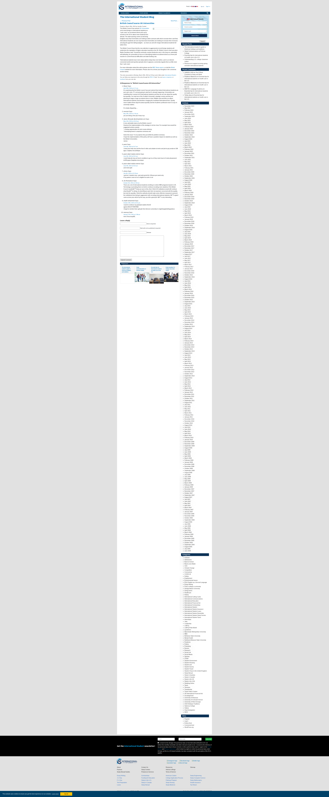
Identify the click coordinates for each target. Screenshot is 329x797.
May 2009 (187, 454)
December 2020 (189, 172)
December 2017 (189, 246)
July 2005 (187, 548)
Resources (184, 13)
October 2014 (188, 324)
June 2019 (187, 209)
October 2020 (188, 176)
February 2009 (188, 460)
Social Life (187, 652)
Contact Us (144, 767)
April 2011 (187, 411)
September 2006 (189, 520)
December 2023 (189, 114)
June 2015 (187, 308)
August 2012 (188, 378)
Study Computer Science (197, 778)
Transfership (188, 689)
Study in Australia (189, 675)
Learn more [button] (55, 794)
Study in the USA (189, 681)
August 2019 (188, 205)
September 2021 (189, 157)
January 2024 (188, 112)
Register (187, 719)
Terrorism (187, 687)
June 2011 (187, 406)
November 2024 (189, 106)
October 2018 (188, 225)
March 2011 (188, 413)
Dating (186, 576)
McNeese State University (192, 636)
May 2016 (187, 285)
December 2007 (189, 489)
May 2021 (187, 161)
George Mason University (192, 588)
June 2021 (187, 159)
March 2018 (188, 240)
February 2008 (188, 485)
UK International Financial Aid (193, 693)
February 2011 (188, 415)
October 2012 (188, 373)
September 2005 (189, 544)
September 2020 (189, 178)
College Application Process (174, 778)
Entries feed (188, 723)
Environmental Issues (191, 580)
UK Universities (144, 28)
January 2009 (188, 462)
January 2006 (188, 536)
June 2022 (187, 143)
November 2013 (189, 347)
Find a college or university (192, 586)
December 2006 (189, 513)
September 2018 (189, 227)
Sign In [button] (207, 6)
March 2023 (188, 124)
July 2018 (187, 231)
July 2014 (187, 330)
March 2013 (188, 363)
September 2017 (189, 252)
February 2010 (188, 437)
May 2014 (187, 334)
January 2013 (188, 367)
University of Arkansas (191, 697)
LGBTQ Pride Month (190, 627)
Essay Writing (188, 584)
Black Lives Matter (190, 564)
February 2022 (188, 149)
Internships (187, 619)
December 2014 (189, 320)
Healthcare (187, 592)
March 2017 (188, 264)
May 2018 (187, 236)
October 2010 (188, 423)
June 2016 (187, 283)
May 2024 (187, 108)
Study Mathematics (196, 780)
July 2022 (187, 141)
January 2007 (188, 511)
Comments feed (189, 725)
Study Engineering (196, 775)
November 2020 (189, 174)
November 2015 (189, 297)
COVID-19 (187, 574)
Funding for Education (148, 778)
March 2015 (188, 314)
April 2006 (187, 530)
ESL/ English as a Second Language (195, 582)
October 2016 (188, 275)
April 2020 (187, 188)
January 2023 (188, 128)
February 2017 (188, 266)
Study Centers (144, 13)
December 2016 (189, 271)
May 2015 (187, 310)
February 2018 (188, 242)
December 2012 (189, 369)
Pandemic (187, 642)
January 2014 (188, 343)
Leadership (187, 623)
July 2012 (187, 380)
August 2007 (188, 497)
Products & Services (164, 13)
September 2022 (189, 137)
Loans (119, 785)
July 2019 (187, 207)
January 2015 (188, 318)
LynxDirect (187, 629)
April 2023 (187, 122)
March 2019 (188, 215)
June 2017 (187, 258)
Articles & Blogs (170, 769)
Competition (188, 570)
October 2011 (188, 398)
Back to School (189, 562)
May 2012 (187, 384)
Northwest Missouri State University (195, 640)
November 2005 (189, 540)
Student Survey (189, 667)
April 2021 (187, 163)
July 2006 (187, 524)
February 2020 (188, 192)
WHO (186, 712)
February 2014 (188, 341)
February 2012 (188, 390)
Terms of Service (171, 772)
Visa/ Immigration (189, 710)
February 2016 (188, 291)
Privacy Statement (170, 749)
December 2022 (189, 131)
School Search (125, 13)
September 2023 (189, 116)
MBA (185, 634)
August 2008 (188, 472)
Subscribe (208, 739)
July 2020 (187, 182)
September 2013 (189, 351)
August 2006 (188, 522)
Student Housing (189, 662)
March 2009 (188, 458)
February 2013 (188, 365)
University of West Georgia (192, 702)
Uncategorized (188, 695)
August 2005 (188, 546)
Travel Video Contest (190, 691)
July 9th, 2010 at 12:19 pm (130, 173)
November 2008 (189, 466)
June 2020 (187, 184)
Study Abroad (188, 673)
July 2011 (187, 404)
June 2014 (187, 332)
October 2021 (188, 155)
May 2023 (187, 120)
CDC (186, 566)
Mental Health (188, 638)
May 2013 (187, 359)
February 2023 (188, 126)
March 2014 (188, 338)
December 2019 (189, 196)
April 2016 (187, 287)
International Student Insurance (193, 609)
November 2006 (189, 516)
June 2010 (187, 429)
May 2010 (187, 431)
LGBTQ (186, 625)
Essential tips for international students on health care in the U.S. (196, 78)
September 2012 (189, 376)
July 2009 (187, 450)
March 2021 (188, 166)
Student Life (188, 664)
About (119, 767)
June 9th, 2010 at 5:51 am (130, 156)
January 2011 (188, 417)
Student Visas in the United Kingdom (195, 671)
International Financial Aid (192, 603)
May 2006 (187, 528)
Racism (186, 648)
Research (187, 650)
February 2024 (188, 110)
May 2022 (187, 145)
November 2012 (189, 371)
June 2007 (187, 501)
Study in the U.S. (146, 780)
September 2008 (189, 470)
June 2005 (187, 551)
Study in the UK (189, 679)
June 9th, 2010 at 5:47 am (130, 146)
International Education (191, 601)
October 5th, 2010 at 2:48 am (131, 183)
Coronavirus (188, 572)
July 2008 (187, 474)
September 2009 (189, 446)
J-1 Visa (119, 778)
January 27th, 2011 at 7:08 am (131, 214)
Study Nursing (170, 782)
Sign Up (202, 6)
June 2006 (187, 526)
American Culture (171, 775)
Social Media (188, 654)
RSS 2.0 (152, 77)
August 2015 (188, 303)
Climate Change (189, 568)
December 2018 (189, 221)
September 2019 (189, 203)
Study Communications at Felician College (141, 269)
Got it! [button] (66, 794)
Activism (187, 557)
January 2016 (188, 293)
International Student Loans (192, 611)
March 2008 (188, 483)
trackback (122, 79)
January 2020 (188, 194)
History (186, 594)
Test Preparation (122, 782)
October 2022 (188, 135)
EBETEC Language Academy (193, 89)
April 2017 (187, 262)
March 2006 (188, 532)
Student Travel (188, 669)
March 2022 (188, 147)
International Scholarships (192, 605)
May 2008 (187, 478)
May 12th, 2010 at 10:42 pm (131, 121)
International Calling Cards (192, 597)
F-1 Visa (119, 780)
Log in (186, 721)
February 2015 (188, 316)
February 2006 (188, 534)
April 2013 (187, 361)
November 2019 (189, 198)
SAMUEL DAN (188, 72)
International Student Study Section (195, 615)
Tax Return (193, 785)
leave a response (167, 77)
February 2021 (188, 168)
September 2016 (189, 277)
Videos (186, 708)
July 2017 (187, 256)
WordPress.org (189, 727)
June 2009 (187, 452)
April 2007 (187, 505)
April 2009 (187, 456)
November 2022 (189, 133)
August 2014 (188, 328)
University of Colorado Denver (193, 699)
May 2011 (187, 408)
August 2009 (188, 448)
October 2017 (188, 250)
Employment (188, 578)
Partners (119, 769)
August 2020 (188, 180)
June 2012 (187, 382)
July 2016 (187, 281)
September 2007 (189, 495)
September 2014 (189, 326)
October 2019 (188, 201)
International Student (170, 75)
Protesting (187, 646)
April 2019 (187, 213)
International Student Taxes (192, 617)
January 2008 (188, 487)
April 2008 (187, 481)
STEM (186, 658)
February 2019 (188, 217)
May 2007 (187, 503)
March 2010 (188, 435)
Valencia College (189, 706)
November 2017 (189, 248)
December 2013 (189, 345)
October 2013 (188, 349)
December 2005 (189, 538)
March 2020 (188, 190)
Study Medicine (170, 785)
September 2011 (189, 400)
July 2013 (187, 355)
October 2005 (188, 542)
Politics (186, 644)
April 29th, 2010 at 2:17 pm (130, 88)
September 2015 (189, 301)
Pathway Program (171, 780)
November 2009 (189, 443)
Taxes (186, 685)
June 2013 (187, 357)
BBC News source (158, 67)
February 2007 (188, 509)
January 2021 (188, 170)
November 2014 (189, 322)
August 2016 (188, 279)
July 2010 (187, 427)
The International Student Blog (137, 17)
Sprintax (187, 656)
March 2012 (188, 388)
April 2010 (187, 433)
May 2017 (187, 260)
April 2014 (187, 336)
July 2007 (187, 499)
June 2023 (187, 118)
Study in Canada (189, 677)
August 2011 (188, 402)
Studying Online (189, 683)
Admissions (188, 559)
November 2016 (189, 273)
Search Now (195, 35)
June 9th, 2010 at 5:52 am (130, 165)
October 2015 (188, 299)
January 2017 (188, 268)
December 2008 (189, 464)
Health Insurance (195, 782)
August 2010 (188, 425)
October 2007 (188, 493)
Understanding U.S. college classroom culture (170, 269)
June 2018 (187, 233)
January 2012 (188, 392)
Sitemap (192, 767)
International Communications (193, 599)
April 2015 (187, 312)
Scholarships (145, 775)
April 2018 (187, 238)
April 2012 (187, 386)
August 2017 (188, 254)
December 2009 (189, 441)
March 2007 (188, 507)
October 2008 (188, 468)
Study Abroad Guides (123, 772)
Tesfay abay (188, 95)
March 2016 (188, 289)
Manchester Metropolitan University (195, 632)
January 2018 (188, 244)
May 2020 (187, 186)
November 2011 (189, 396)
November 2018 (189, 223)
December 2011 (189, 394)
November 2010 (189, 421)
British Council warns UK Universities (137, 23)
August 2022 (188, 139)
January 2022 (188, 151)
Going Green (188, 590)
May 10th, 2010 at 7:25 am (130, 113)
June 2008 (187, 476)
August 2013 (188, 353)
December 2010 (189, 419)
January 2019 (188, 219)
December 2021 (189, 153)
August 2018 (188, 229)
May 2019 (187, 211)
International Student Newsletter (194, 613)
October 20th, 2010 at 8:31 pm (131, 202)
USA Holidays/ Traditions (192, 704)
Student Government (190, 660)
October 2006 (188, 518)
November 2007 (189, 491)
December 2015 (189, 295)
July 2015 (187, 306)
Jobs (185, 621)
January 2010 (188, 439)
